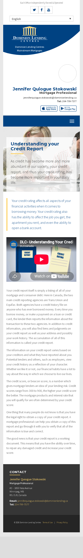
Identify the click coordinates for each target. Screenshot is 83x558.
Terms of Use (48, 522)
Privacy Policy (62, 522)
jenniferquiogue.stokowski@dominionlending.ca (50, 97)
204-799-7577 (69, 101)
